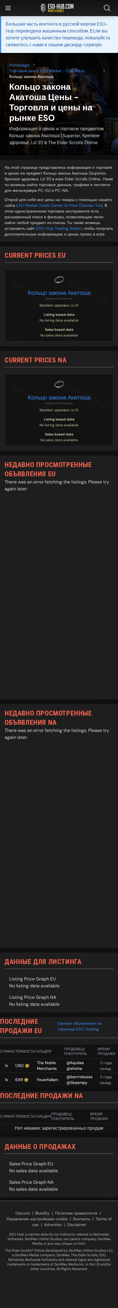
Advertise (53, 1224)
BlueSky (42, 1213)
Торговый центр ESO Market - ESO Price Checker (46, 71)
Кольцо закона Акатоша (59, 293)
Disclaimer (76, 1224)
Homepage (19, 65)
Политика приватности (76, 1213)
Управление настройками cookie (37, 1218)
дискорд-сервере (83, 45)
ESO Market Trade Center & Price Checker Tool (59, 205)
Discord (22, 1213)
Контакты (81, 1218)
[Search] (108, 8)
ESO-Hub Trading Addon (59, 228)
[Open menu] (8, 8)
